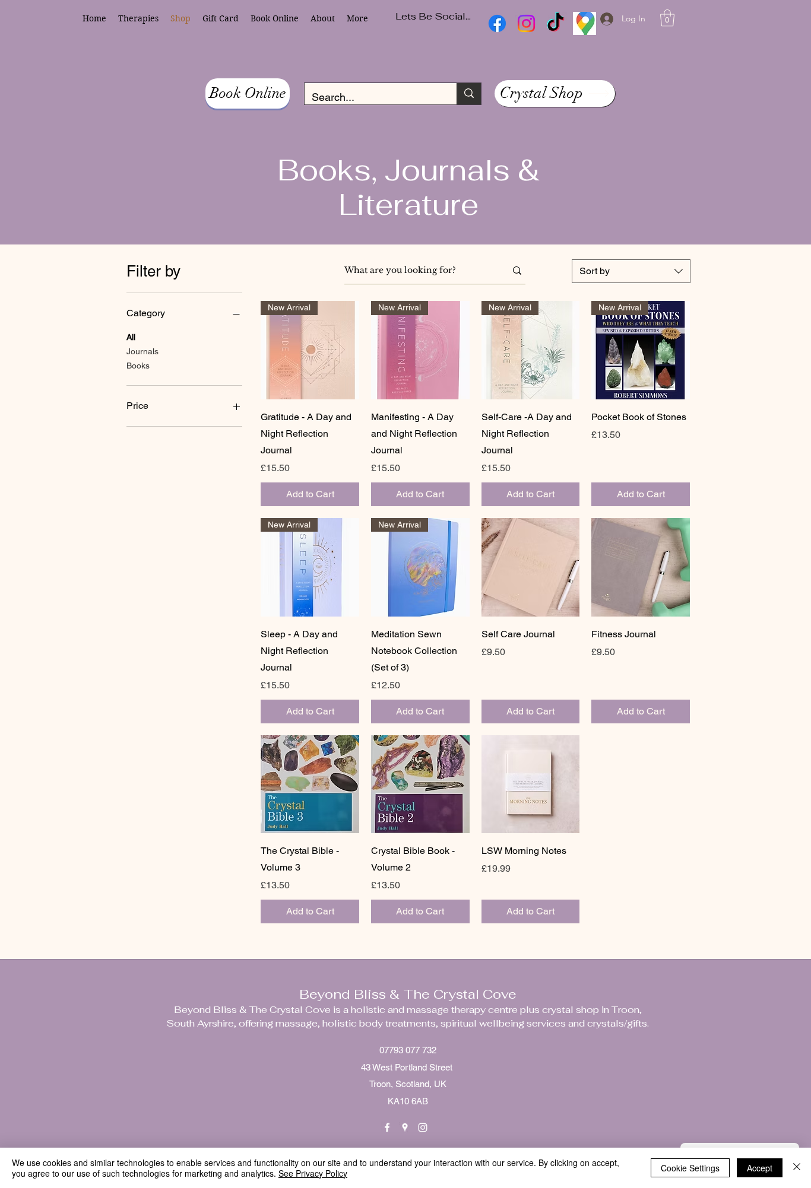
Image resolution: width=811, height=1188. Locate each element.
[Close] (797, 1168)
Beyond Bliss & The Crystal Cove (408, 994)
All (130, 337)
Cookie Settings (690, 1168)
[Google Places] (405, 1127)
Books (138, 365)
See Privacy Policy (312, 1173)
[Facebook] (387, 1127)
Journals (142, 351)
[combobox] (631, 271)
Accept (759, 1168)
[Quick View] (530, 567)
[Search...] (469, 93)
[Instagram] (423, 1127)
